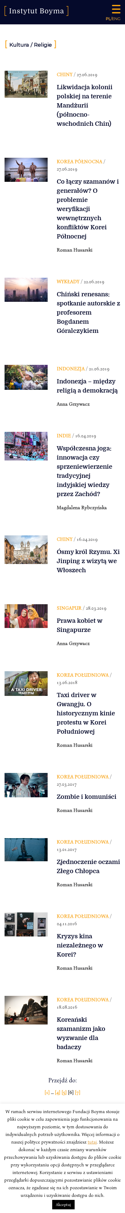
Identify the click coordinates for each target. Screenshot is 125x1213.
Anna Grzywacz (73, 404)
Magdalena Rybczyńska (82, 507)
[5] (65, 1092)
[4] (58, 1092)
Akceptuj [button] (63, 1204)
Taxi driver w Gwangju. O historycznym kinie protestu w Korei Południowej (86, 713)
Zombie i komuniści (87, 796)
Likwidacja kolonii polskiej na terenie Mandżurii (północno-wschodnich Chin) (85, 105)
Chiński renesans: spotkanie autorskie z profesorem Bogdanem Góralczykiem (88, 312)
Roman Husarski (75, 250)
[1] (48, 1092)
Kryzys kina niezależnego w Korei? (80, 945)
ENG (116, 18)
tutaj (92, 1141)
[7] (77, 1092)
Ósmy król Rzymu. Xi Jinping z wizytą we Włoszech (88, 561)
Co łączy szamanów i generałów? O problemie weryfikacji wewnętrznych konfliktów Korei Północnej (88, 209)
